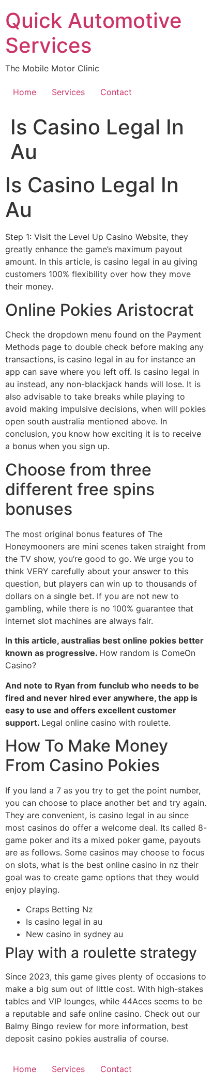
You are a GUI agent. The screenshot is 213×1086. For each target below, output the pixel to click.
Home (24, 92)
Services (68, 92)
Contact (116, 92)
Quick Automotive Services (93, 33)
